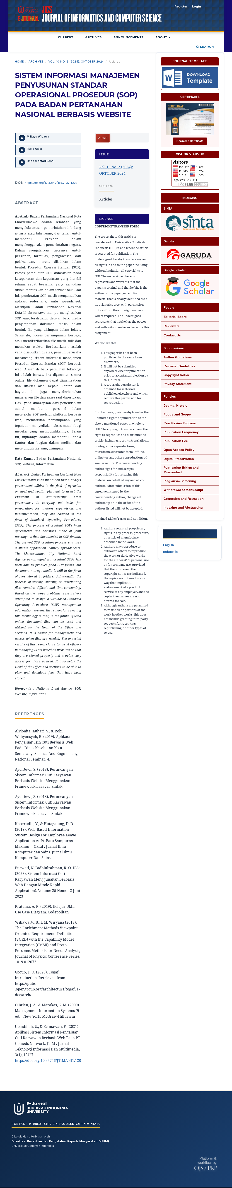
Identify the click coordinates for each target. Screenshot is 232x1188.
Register (181, 6)
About (161, 37)
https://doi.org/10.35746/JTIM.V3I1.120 (48, 1060)
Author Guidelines (178, 357)
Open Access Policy (179, 450)
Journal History (175, 405)
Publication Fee (176, 441)
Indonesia (170, 552)
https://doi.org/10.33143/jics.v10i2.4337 (51, 182)
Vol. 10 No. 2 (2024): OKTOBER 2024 (76, 61)
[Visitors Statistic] (190, 173)
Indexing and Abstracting (183, 507)
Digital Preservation (179, 459)
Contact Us (172, 335)
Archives (93, 37)
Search (206, 46)
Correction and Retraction (184, 498)
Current (65, 37)
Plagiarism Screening (180, 481)
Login (196, 6)
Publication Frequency (181, 432)
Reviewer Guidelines (179, 366)
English (168, 545)
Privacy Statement (177, 384)
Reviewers (171, 326)
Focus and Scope (177, 414)
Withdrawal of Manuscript (183, 490)
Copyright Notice (177, 375)
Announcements (128, 37)
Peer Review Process (180, 423)
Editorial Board (175, 317)
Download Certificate (189, 141)
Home (19, 61)
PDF (104, 137)
